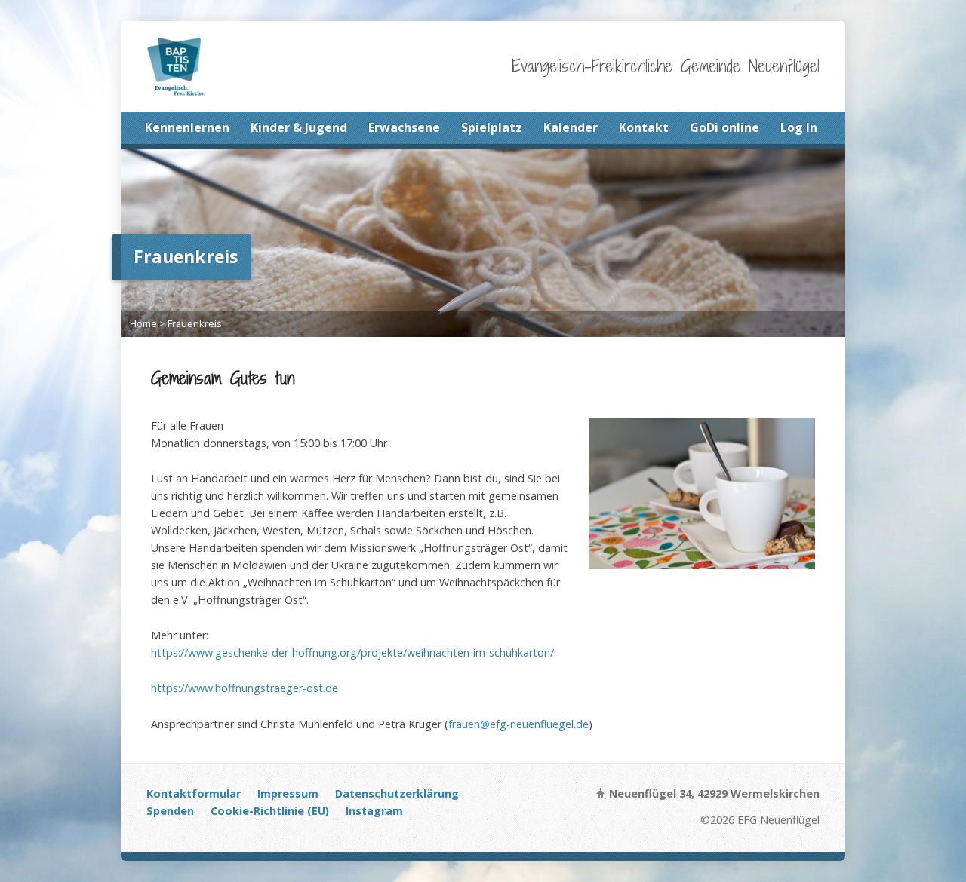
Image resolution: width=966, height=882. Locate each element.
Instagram (374, 811)
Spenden (170, 811)
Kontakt (644, 127)
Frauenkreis (195, 323)
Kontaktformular (193, 793)
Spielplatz (491, 127)
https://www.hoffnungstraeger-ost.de (244, 688)
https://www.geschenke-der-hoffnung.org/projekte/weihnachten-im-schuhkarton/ (352, 652)
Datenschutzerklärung (397, 793)
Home (143, 323)
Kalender (570, 127)
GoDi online (724, 127)
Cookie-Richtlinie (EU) (270, 811)
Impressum (287, 793)
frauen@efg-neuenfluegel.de (518, 724)
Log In (798, 127)
